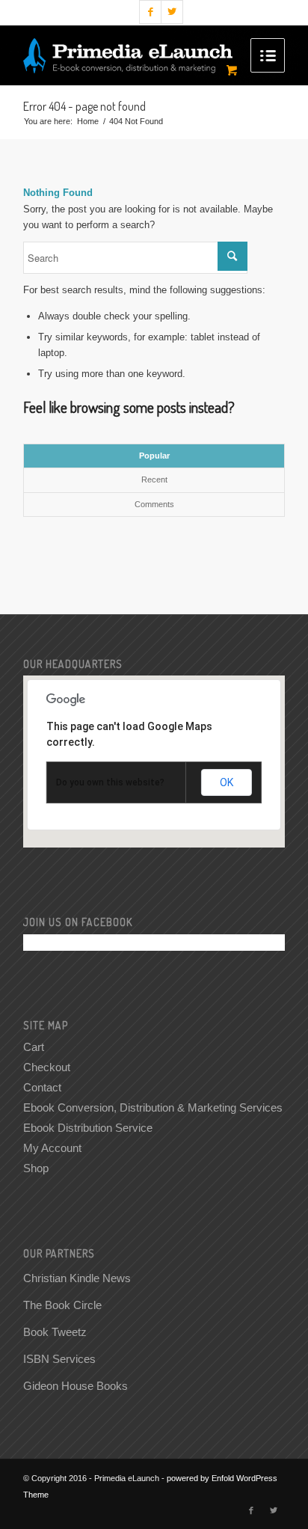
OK (226, 782)
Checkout (46, 1067)
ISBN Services (59, 1358)
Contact (42, 1087)
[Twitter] (171, 12)
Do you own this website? (110, 782)
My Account (52, 1148)
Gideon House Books (75, 1385)
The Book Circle (62, 1305)
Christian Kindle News (77, 1278)
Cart (33, 1047)
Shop (36, 1168)
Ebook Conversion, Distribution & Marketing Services (153, 1107)
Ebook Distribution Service (88, 1127)
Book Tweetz (55, 1332)
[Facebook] (150, 12)
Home (88, 121)
